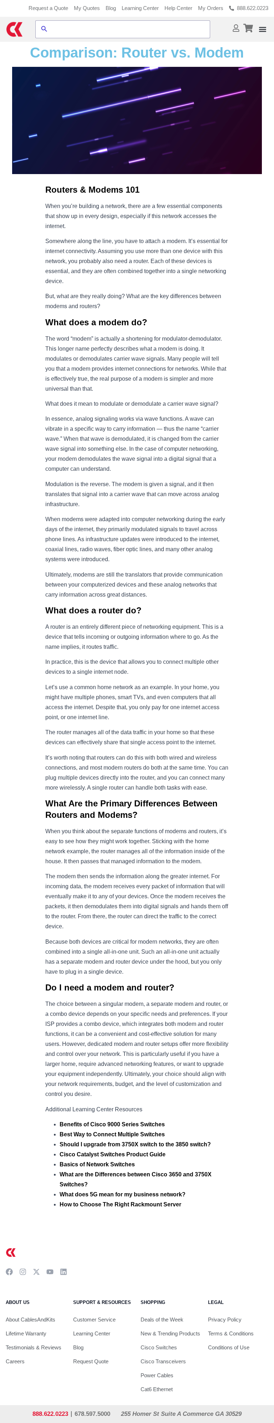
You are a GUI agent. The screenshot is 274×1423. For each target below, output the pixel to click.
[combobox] (129, 29)
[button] (262, 29)
